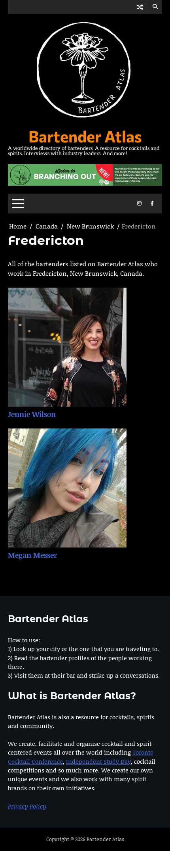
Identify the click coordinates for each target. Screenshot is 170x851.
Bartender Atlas (85, 136)
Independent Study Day (98, 761)
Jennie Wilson (32, 414)
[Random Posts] (140, 7)
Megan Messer (32, 555)
